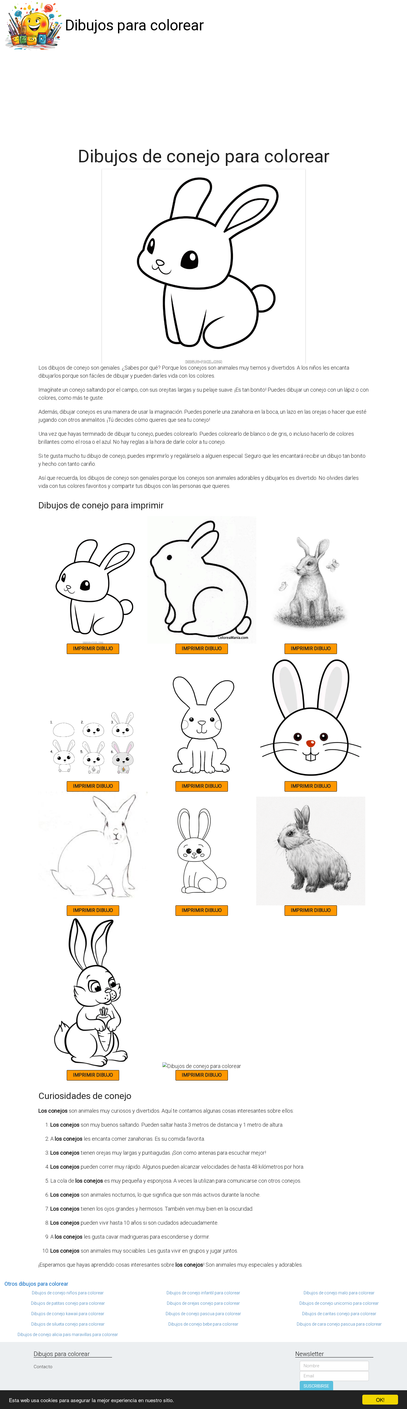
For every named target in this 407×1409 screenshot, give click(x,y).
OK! (380, 1399)
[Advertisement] (203, 96)
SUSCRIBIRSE (316, 1386)
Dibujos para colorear (134, 25)
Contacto (43, 1366)
